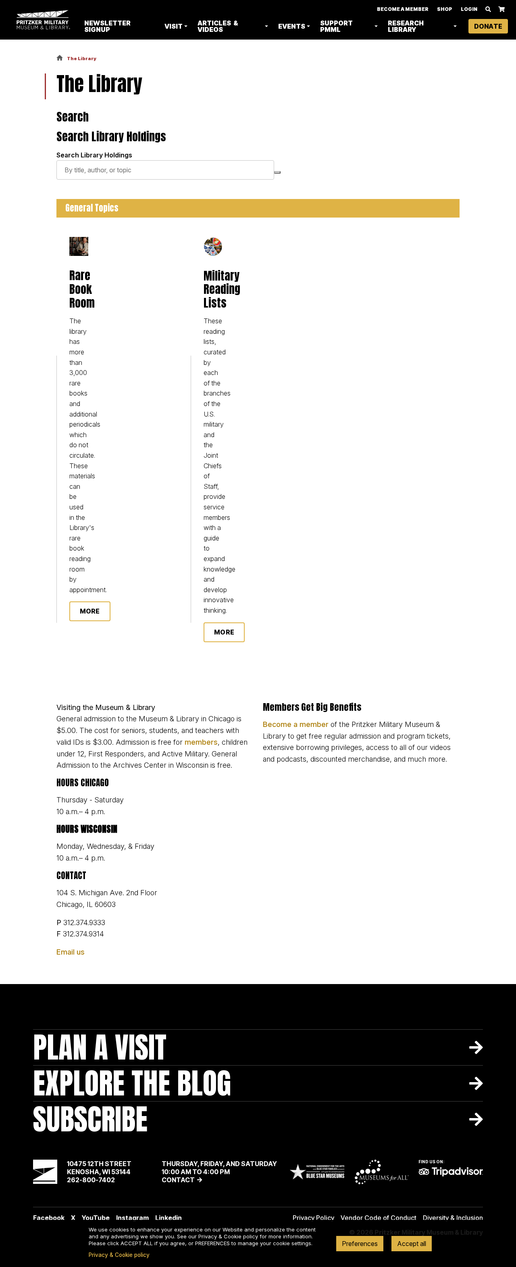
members (201, 742)
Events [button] (291, 26)
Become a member (296, 724)
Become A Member (403, 9)
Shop (444, 9)
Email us (70, 952)
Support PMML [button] (336, 26)
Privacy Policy (313, 1218)
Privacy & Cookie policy (119, 1255)
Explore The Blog (132, 1083)
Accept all (411, 1244)
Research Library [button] (406, 26)
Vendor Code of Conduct (378, 1218)
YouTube (96, 1218)
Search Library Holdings (94, 155)
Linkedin (168, 1218)
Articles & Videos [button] (218, 26)
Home (59, 58)
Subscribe (90, 1119)
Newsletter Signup (107, 26)
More (90, 611)
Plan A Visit (99, 1047)
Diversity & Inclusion (453, 1218)
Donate (488, 26)
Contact (178, 1180)
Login (469, 9)
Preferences (360, 1244)
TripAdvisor (450, 1172)
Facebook (48, 1218)
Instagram (132, 1218)
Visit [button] (173, 26)
